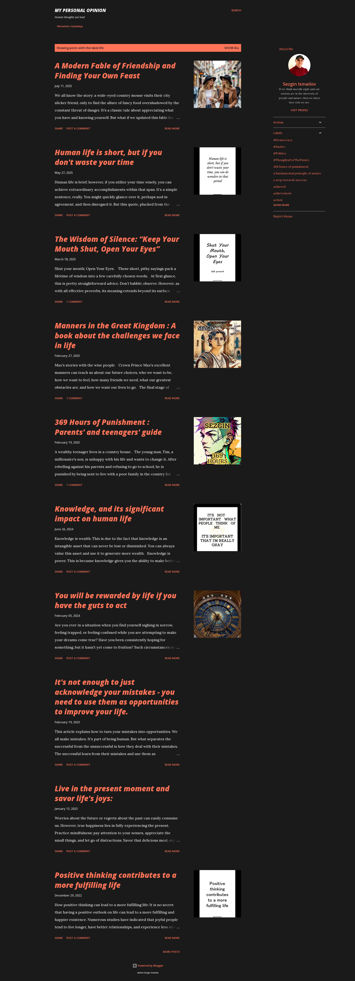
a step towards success (290, 180)
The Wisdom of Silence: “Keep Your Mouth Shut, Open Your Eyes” (117, 244)
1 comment (74, 301)
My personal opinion (80, 10)
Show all (231, 48)
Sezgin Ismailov (299, 84)
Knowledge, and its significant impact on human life (109, 514)
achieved (279, 186)
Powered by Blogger (150, 965)
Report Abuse (282, 216)
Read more (172, 128)
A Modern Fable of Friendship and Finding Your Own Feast (115, 70)
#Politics (279, 153)
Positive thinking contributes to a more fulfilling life (115, 880)
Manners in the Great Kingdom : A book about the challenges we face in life (117, 335)
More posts (171, 951)
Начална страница (70, 26)
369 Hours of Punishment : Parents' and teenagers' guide (108, 427)
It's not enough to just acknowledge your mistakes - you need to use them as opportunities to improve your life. (117, 697)
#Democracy (282, 140)
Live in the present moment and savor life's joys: (112, 793)
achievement (282, 193)
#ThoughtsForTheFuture (291, 160)
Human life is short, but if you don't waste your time (108, 157)
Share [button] (59, 128)
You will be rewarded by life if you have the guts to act (115, 600)
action (277, 200)
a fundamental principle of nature (297, 173)
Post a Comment (78, 128)
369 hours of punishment (291, 166)
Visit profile (299, 110)
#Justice (279, 146)
